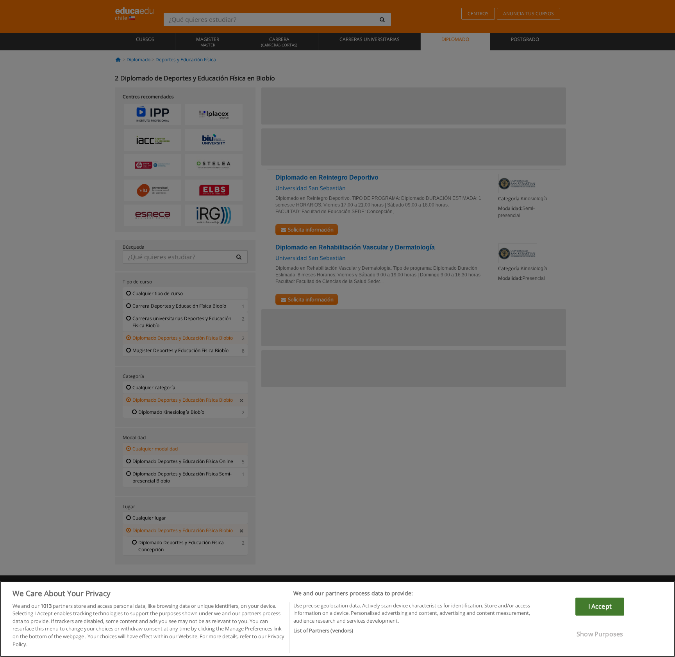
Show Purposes (600, 633)
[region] (337, 619)
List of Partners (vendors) (323, 630)
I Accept (600, 606)
